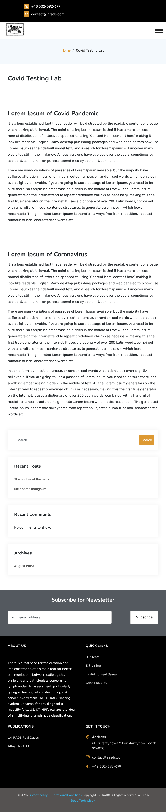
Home (66, 50)
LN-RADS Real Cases (101, 674)
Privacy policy (38, 795)
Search (147, 440)
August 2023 (24, 566)
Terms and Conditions (67, 795)
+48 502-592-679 (45, 6)
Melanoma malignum (30, 489)
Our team (92, 657)
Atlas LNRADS (96, 683)
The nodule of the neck (31, 479)
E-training (93, 666)
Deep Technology (83, 801)
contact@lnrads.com (47, 14)
